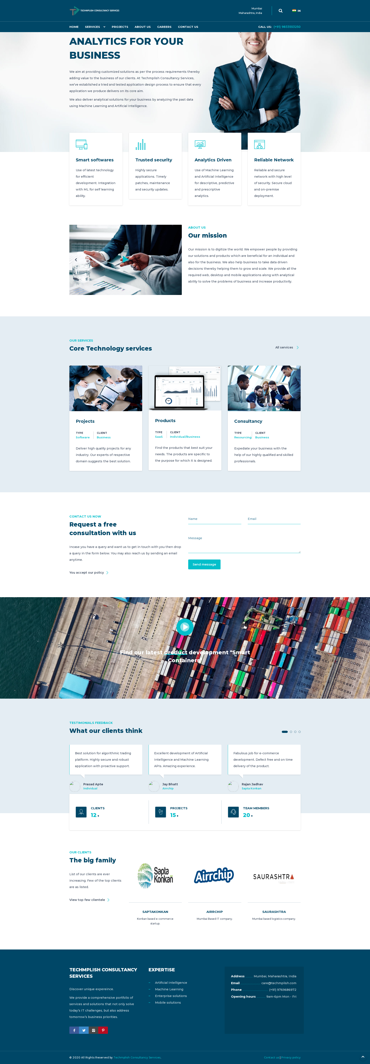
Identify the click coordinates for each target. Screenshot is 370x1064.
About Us (143, 26)
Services (92, 26)
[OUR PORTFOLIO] (125, 260)
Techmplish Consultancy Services (137, 1057)
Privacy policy (291, 1057)
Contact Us (188, 26)
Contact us (271, 1057)
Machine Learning (169, 989)
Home (74, 26)
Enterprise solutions (171, 996)
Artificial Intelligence (171, 983)
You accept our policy (86, 572)
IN (299, 10)
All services (284, 347)
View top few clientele (87, 900)
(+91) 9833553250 (279, 27)
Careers (164, 26)
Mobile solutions (168, 1002)
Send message (204, 564)
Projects (120, 26)
